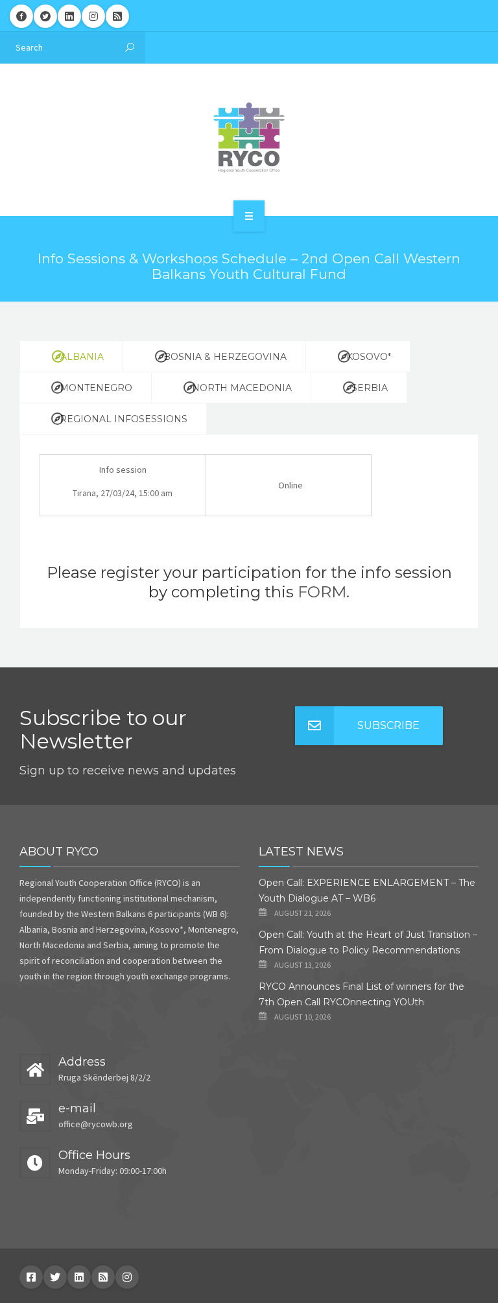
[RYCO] (249, 137)
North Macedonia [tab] (240, 388)
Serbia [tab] (368, 388)
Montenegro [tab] (94, 388)
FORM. (324, 591)
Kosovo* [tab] (367, 357)
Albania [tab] (81, 357)
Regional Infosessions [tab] (122, 419)
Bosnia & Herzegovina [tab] (224, 357)
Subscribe (388, 725)
